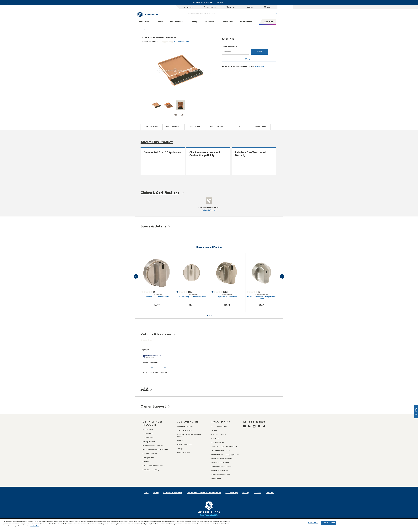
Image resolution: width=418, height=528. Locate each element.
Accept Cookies (329, 523)
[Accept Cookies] (414, 523)
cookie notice (34, 526)
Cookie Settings (313, 523)
